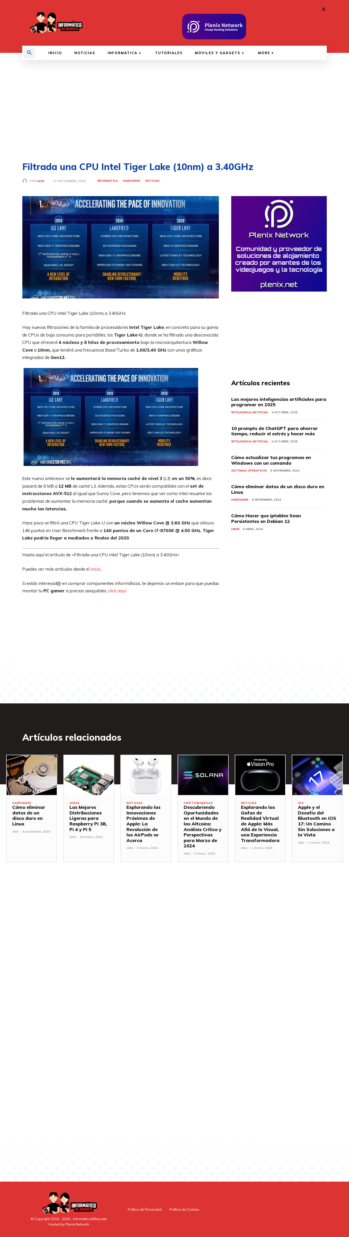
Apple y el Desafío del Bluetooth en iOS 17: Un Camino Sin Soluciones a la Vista (317, 821)
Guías (74, 803)
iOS (301, 803)
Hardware (131, 180)
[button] (29, 52)
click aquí (117, 590)
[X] (324, 9)
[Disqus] (120, 954)
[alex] (26, 181)
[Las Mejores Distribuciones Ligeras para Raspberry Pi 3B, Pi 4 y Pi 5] (89, 775)
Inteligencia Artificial (249, 412)
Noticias (152, 180)
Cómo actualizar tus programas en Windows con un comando (271, 460)
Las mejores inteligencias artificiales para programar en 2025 (278, 402)
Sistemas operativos (249, 470)
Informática (107, 180)
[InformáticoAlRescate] (55, 23)
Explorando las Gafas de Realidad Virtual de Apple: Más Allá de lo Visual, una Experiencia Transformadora (260, 823)
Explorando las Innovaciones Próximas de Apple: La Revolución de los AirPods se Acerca (143, 823)
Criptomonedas (198, 803)
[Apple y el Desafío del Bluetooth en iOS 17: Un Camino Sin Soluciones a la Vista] (317, 775)
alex (40, 181)
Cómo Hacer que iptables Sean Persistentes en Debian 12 (266, 518)
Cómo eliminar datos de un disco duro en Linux (277, 489)
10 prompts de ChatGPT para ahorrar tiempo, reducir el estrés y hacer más (274, 431)
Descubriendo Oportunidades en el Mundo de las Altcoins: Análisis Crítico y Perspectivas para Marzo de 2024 (203, 826)
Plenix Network (77, 1224)
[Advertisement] (174, 111)
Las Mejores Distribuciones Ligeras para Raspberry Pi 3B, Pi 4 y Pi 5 (88, 818)
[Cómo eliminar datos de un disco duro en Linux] (32, 775)
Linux (235, 529)
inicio (95, 569)
